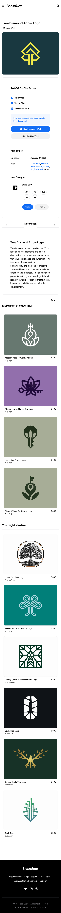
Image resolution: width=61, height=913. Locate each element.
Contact (43, 907)
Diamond (38, 169)
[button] (54, 225)
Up (31, 169)
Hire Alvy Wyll (31, 136)
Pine (32, 166)
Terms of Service (21, 907)
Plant (37, 163)
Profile (27, 207)
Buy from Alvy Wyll (32, 129)
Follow (42, 207)
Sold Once (19, 98)
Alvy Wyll (10, 28)
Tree (32, 163)
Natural (38, 166)
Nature (44, 163)
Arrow (46, 166)
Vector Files (19, 103)
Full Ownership (21, 108)
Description (30, 223)
